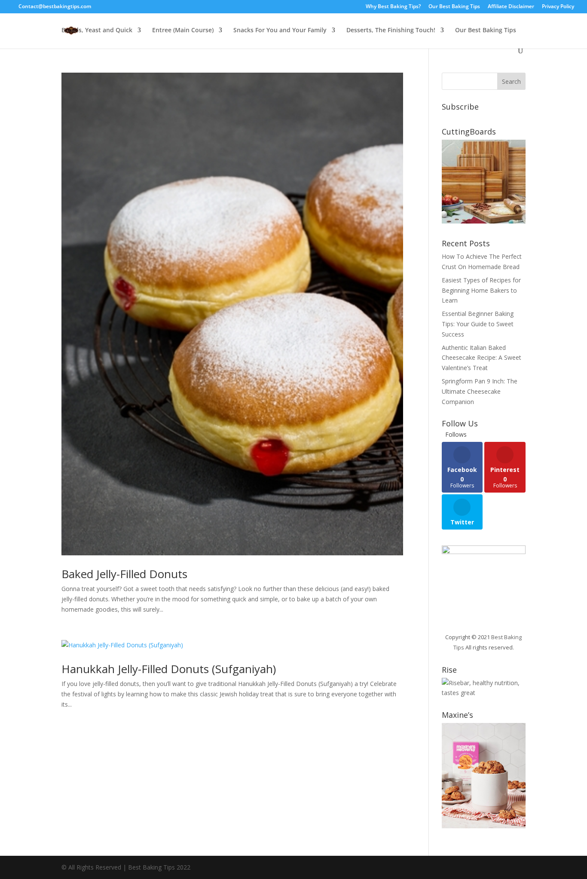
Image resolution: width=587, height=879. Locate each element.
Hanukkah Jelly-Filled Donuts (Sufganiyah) (168, 669)
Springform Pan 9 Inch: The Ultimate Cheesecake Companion (479, 391)
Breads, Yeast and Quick (96, 30)
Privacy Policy (558, 7)
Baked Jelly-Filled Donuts (124, 574)
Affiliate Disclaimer (511, 7)
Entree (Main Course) (183, 30)
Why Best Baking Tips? (393, 7)
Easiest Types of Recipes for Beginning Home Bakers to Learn (481, 290)
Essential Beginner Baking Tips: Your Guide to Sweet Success (478, 323)
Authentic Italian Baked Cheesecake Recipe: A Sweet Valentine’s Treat (481, 357)
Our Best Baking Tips (454, 7)
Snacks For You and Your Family (280, 30)
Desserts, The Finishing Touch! (390, 30)
